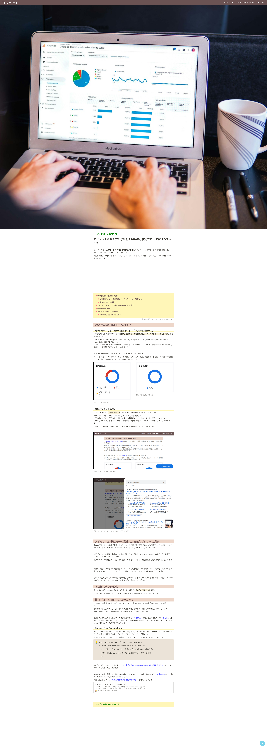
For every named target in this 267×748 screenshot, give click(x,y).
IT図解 (239, 2)
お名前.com (138, 618)
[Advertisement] (133, 274)
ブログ (258, 2)
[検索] (263, 2)
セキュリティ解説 (248, 2)
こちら (165, 618)
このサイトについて (229, 2)
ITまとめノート (10, 2)
